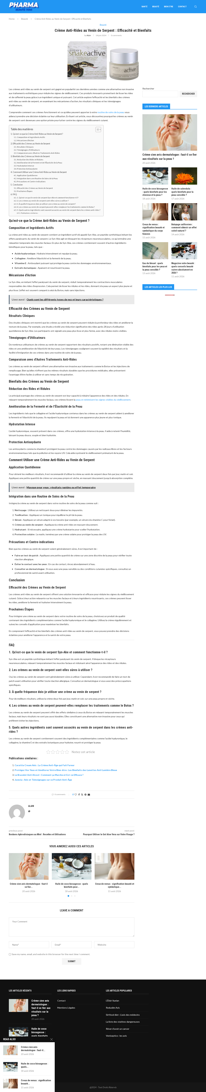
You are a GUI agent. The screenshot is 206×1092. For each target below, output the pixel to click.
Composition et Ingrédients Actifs (31, 137)
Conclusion (18, 185)
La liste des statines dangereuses (123, 1021)
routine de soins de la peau (110, 112)
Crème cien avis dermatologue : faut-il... (33, 1049)
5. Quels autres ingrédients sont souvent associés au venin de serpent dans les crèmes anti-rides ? (58, 210)
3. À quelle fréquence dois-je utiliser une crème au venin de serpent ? (46, 204)
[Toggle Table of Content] (96, 129)
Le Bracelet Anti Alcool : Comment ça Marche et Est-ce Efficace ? (49, 774)
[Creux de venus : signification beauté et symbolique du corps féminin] (114, 866)
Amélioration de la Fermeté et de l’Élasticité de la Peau (39, 163)
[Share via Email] (89, 794)
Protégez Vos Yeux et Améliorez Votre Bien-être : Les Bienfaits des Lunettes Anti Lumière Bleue (66, 770)
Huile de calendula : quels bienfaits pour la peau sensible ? (182, 191)
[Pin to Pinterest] (85, 794)
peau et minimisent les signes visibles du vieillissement (103, 399)
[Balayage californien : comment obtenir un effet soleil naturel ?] (184, 211)
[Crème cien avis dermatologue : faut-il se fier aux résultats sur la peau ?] (29, 866)
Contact (182, 6)
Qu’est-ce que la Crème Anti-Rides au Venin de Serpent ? (38, 134)
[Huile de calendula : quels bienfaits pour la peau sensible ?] (184, 176)
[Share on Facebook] (79, 794)
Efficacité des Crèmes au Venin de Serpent (31, 143)
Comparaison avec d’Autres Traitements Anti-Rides (38, 153)
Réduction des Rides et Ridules (30, 160)
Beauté (155, 6)
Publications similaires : (29, 213)
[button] (13, 875)
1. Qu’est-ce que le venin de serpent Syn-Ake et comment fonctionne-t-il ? (47, 198)
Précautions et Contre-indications (31, 181)
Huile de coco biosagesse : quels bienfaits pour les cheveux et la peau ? (155, 191)
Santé (144, 6)
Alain (89, 35)
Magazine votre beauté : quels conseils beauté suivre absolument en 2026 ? (183, 268)
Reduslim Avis (113, 1007)
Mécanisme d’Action (25, 140)
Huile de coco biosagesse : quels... (34, 1065)
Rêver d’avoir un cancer (117, 1028)
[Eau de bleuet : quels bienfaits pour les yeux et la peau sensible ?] (155, 250)
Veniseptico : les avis (116, 1035)
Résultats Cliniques (25, 147)
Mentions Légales (66, 1007)
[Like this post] (76, 794)
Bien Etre (168, 6)
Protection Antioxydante (27, 169)
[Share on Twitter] (82, 794)
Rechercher (148, 88)
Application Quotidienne (27, 175)
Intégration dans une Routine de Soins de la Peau (37, 178)
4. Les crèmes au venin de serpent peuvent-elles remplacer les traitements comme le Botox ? (56, 207)
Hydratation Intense (25, 166)
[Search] (195, 6)
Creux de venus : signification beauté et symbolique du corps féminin (153, 229)
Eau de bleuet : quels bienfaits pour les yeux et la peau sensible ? (154, 266)
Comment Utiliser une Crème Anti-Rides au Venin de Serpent (40, 172)
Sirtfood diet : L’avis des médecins (123, 1014)
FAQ (15, 194)
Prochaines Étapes (25, 191)
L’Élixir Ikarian (112, 1000)
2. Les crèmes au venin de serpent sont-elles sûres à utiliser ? (43, 201)
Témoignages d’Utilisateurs (28, 150)
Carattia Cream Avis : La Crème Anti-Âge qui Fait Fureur (45, 765)
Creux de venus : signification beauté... (36, 1082)
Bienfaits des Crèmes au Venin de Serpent (31, 156)
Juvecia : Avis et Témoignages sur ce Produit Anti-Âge (43, 779)
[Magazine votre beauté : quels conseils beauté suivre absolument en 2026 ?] (184, 250)
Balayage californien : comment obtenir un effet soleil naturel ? (184, 227)
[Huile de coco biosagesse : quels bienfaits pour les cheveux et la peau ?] (72, 866)
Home (11, 19)
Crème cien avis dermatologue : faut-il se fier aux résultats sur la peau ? (169, 156)
